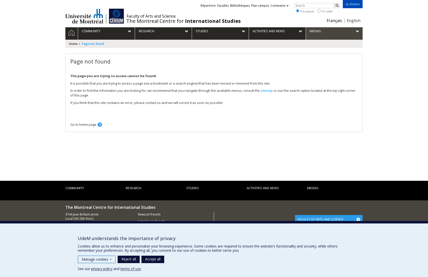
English (353, 20)
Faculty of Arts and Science (151, 16)
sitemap (267, 90)
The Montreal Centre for (183, 21)
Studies (192, 188)
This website (306, 11)
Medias (313, 188)
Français (334, 20)
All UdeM (327, 11)
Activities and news (263, 188)
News (142, 214)
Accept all (152, 259)
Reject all (128, 259)
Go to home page (83, 124)
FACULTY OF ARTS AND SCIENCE (320, 219)
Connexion (278, 5)
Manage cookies (97, 259)
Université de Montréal (84, 16)
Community (74, 188)
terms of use (130, 268)
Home (73, 44)
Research (133, 188)
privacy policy (101, 268)
